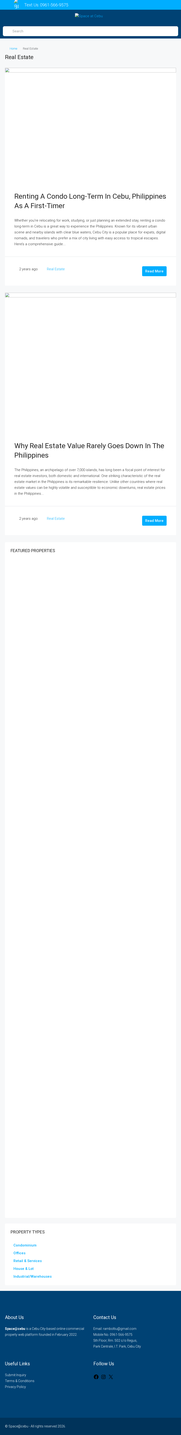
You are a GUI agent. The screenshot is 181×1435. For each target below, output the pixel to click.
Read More (154, 271)
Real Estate (56, 269)
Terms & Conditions (19, 1381)
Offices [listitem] (19, 1253)
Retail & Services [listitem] (27, 1261)
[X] (111, 1377)
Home (13, 48)
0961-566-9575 (54, 4)
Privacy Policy (15, 1387)
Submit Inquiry (15, 1375)
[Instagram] (103, 1377)
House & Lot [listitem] (23, 1269)
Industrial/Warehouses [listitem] (32, 1276)
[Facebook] (96, 1377)
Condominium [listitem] (25, 1245)
